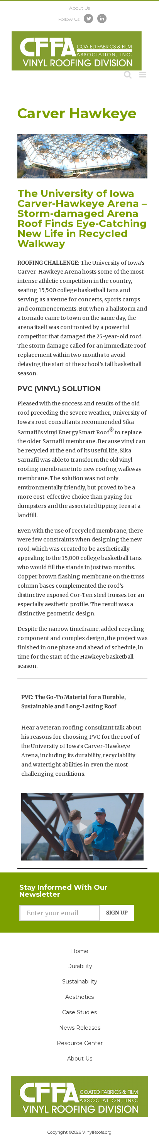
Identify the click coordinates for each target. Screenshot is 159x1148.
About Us (79, 1058)
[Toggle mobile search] (128, 75)
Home (79, 951)
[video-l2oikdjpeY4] (82, 795)
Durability (79, 966)
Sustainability (79, 981)
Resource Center (80, 1043)
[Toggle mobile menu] (143, 75)
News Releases (79, 1027)
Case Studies (79, 1012)
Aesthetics (79, 996)
